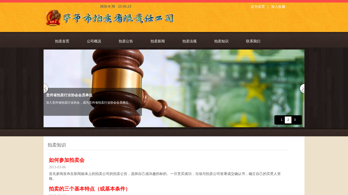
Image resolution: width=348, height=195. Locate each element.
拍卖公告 (126, 41)
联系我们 (253, 41)
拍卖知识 (221, 41)
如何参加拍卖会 (67, 160)
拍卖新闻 (158, 41)
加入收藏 (278, 7)
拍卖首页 (62, 41)
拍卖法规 (189, 41)
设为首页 (258, 7)
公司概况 (94, 41)
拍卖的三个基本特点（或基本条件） (89, 188)
